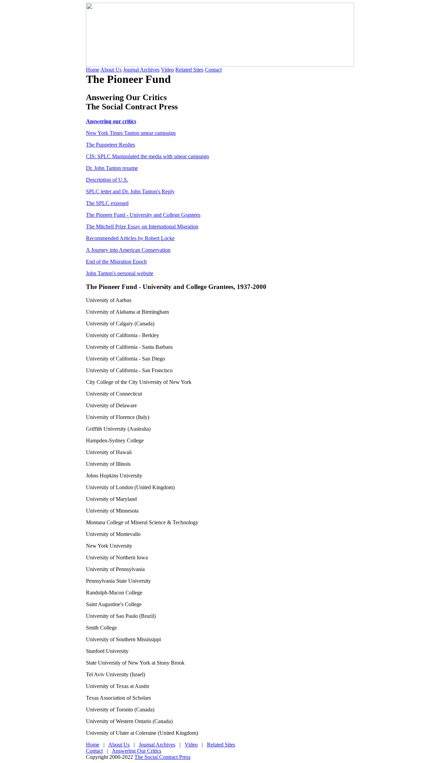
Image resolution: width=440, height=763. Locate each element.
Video (167, 70)
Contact (213, 70)
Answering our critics (111, 121)
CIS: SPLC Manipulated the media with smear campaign (147, 156)
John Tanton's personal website (119, 273)
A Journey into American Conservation (128, 250)
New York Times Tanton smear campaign (131, 133)
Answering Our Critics (136, 751)
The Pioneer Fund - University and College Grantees (143, 215)
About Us (111, 70)
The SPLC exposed (107, 203)
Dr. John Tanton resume (112, 168)
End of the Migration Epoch (116, 262)
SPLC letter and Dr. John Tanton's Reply (130, 191)
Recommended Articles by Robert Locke (130, 238)
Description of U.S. (107, 180)
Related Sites (189, 70)
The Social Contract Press (162, 757)
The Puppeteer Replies (110, 145)
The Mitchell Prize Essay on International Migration (142, 226)
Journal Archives (141, 70)
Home (92, 70)
